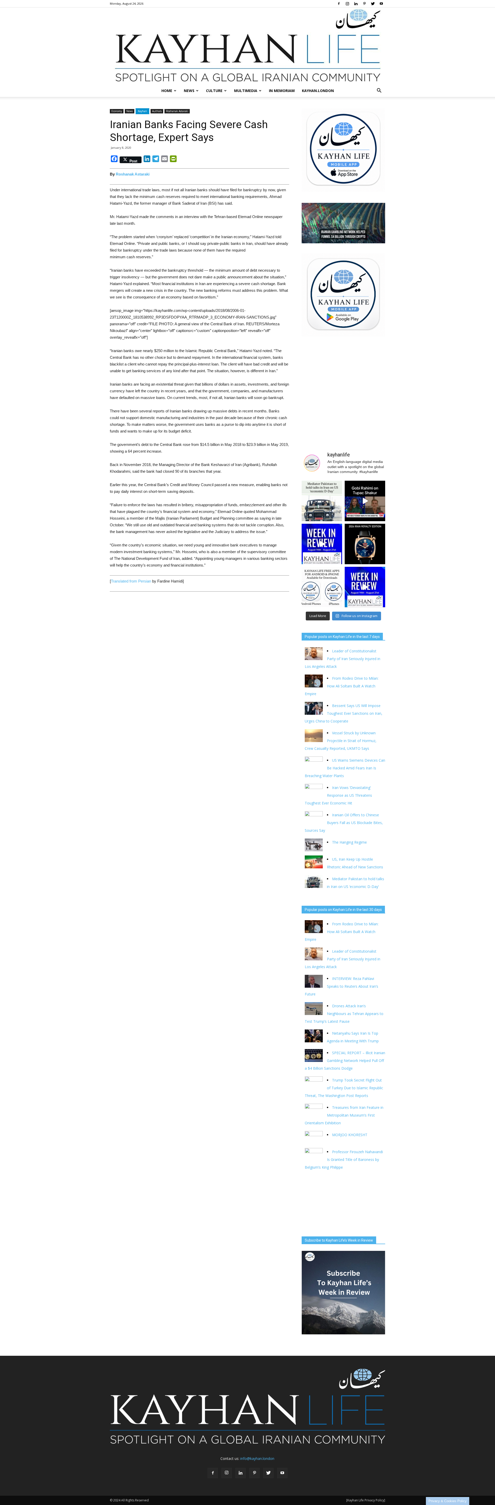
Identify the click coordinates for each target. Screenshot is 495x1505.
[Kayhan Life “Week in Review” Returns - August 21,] (322, 544)
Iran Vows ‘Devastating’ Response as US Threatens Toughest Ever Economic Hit (338, 795)
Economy (116, 111)
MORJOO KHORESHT (350, 1134)
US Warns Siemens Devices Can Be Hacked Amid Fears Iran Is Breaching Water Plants (345, 768)
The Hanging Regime (349, 842)
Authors (157, 111)
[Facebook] (339, 3)
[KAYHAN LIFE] (247, 46)
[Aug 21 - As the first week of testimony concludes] (365, 501)
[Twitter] (373, 3)
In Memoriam (282, 90)
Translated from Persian (131, 581)
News (189, 90)
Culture (214, 90)
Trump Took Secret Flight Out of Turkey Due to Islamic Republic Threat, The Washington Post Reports (344, 1088)
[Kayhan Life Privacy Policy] (365, 1500)
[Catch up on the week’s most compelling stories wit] (365, 587)
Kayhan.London (318, 90)
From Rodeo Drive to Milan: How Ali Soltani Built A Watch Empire (341, 686)
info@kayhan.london (257, 1458)
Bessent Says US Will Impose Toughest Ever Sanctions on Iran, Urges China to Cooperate (343, 713)
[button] (379, 91)
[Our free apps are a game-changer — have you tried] (322, 587)
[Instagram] (347, 3)
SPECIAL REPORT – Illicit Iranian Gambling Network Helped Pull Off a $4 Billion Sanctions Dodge (345, 1060)
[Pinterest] (364, 3)
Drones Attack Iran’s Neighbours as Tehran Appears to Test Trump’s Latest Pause (344, 1013)
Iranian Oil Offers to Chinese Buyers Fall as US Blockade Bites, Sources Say (344, 822)
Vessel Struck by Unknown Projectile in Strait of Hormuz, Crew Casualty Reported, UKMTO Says (340, 740)
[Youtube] (381, 3)
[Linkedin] (356, 3)
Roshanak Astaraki (177, 111)
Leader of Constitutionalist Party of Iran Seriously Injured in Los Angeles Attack (342, 658)
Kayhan (142, 111)
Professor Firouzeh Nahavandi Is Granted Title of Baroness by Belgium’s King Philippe (344, 1159)
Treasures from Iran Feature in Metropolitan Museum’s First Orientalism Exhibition (344, 1115)
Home (166, 90)
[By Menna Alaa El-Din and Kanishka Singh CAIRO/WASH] (322, 501)
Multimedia (245, 90)
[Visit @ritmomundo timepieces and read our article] (365, 544)
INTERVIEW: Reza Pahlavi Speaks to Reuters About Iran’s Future (341, 986)
